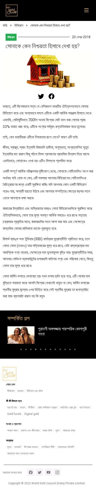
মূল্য (9, 447)
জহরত (21, 391)
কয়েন (22, 407)
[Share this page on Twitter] (41, 96)
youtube (48, 472)
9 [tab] (60, 350)
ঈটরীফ (31, 407)
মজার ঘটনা (47, 430)
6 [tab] (45, 350)
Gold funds (14, 414)
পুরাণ (57, 430)
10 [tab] (65, 350)
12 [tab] (74, 350)
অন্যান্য (9, 440)
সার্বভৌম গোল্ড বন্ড (68, 407)
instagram (57, 472)
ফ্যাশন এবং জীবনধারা (30, 430)
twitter (39, 472)
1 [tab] (21, 350)
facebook (30, 472)
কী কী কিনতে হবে (14, 401)
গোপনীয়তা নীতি (48, 447)
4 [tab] (35, 350)
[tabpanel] (48, 335)
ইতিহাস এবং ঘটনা (35, 391)
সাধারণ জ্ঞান (12, 430)
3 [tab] (30, 350)
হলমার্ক (17, 447)
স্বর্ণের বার (12, 407)
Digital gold (31, 414)
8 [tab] (55, 350)
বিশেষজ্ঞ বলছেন (31, 447)
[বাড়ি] (11, 10)
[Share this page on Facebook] (51, 96)
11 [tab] (70, 350)
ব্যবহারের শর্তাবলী (66, 447)
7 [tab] (50, 350)
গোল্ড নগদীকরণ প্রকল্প (47, 407)
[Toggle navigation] (88, 10)
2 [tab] (26, 350)
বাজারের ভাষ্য (69, 430)
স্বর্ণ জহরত (84, 407)
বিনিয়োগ (11, 37)
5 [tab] (40, 350)
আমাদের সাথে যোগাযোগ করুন (20, 453)
